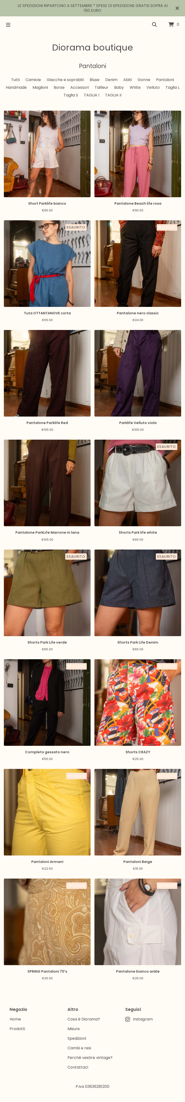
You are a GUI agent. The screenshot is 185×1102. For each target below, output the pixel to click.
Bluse (94, 79)
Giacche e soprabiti (65, 79)
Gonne (144, 79)
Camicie (33, 79)
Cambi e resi (79, 1048)
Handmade (16, 87)
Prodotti (17, 1029)
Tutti (15, 79)
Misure (73, 1029)
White (135, 87)
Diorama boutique (92, 47)
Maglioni (40, 87)
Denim (111, 79)
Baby (119, 87)
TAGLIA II (113, 95)
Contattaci (77, 1067)
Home (15, 1019)
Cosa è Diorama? (83, 1019)
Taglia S (71, 95)
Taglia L (172, 87)
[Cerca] (154, 24)
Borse (59, 87)
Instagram (143, 1019)
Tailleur (101, 87)
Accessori (79, 87)
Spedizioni (76, 1038)
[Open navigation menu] (8, 24)
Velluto (153, 87)
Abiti (127, 79)
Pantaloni (165, 79)
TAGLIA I (91, 95)
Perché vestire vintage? (89, 1057)
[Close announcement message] (177, 8)
